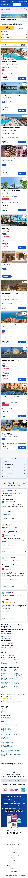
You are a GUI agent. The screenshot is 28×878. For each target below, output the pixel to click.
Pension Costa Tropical (6, 636)
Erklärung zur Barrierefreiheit (14, 865)
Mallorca (3, 677)
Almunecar (3, 659)
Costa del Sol (4, 669)
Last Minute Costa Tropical (7, 717)
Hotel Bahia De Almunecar (8, 127)
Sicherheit (14, 868)
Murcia (15, 669)
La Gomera (16, 687)
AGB (14, 860)
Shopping (3, 712)
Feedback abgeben (14, 780)
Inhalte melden (14, 841)
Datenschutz (14, 852)
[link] (23, 4)
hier (21, 24)
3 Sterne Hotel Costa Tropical (7, 643)
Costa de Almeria (18, 674)
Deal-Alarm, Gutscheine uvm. (14, 844)
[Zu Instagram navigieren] (11, 833)
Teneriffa (3, 675)
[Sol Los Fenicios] (14, 220)
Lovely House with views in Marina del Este (10, 751)
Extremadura (17, 679)
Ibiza (15, 681)
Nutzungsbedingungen (14, 849)
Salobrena (3, 661)
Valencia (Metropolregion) (7, 678)
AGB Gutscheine (14, 863)
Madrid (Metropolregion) (6, 682)
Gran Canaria (4, 686)
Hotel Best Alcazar (5, 745)
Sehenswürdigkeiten (5, 708)
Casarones (3, 665)
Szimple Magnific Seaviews (7, 753)
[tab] (7, 28)
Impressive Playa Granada (8, 95)
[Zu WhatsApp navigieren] (20, 833)
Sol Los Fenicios (5, 228)
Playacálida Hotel (6, 325)
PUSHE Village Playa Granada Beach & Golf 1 (11, 750)
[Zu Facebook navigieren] (8, 833)
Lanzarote (3, 688)
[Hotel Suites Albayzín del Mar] (14, 183)
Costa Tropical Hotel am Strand (8, 653)
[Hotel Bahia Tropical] (14, 54)
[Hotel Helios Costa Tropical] (14, 352)
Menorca (16, 678)
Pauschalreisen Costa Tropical (7, 718)
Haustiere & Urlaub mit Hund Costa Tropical (9, 649)
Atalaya (3, 757)
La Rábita (16, 662)
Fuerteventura (17, 671)
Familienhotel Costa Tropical (7, 647)
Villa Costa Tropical (5, 638)
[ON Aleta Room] (14, 151)
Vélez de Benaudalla (18, 661)
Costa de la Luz (4, 679)
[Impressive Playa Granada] (14, 88)
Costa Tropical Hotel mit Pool (7, 655)
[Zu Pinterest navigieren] (17, 833)
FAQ (14, 839)
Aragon (15, 670)
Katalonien (3, 673)
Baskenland (16, 677)
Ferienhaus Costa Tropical (7, 633)
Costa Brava (4, 681)
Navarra (16, 684)
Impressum (14, 871)
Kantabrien (16, 673)
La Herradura (4, 663)
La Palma (16, 682)
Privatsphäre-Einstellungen (14, 855)
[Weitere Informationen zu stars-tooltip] (16, 61)
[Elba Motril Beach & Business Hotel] (14, 285)
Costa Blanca (4, 670)
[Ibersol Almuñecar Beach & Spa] (14, 389)
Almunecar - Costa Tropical (7, 766)
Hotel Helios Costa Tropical (8, 360)
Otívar (15, 663)
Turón (15, 665)
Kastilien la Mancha (18, 675)
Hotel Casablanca (5, 738)
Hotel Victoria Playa (5, 732)
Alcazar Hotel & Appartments (7, 742)
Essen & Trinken (4, 710)
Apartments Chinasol (6, 737)
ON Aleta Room (5, 159)
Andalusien (3, 671)
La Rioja (16, 686)
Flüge (2, 721)
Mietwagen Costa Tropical (7, 720)
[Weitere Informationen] (7, 77)
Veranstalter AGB (14, 847)
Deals (3, 1)
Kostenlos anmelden (21, 8)
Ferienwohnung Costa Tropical (8, 634)
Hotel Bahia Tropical (6, 61)
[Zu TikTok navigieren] (14, 833)
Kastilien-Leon (4, 684)
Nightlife (3, 711)
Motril (2, 662)
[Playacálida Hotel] (14, 317)
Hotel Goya (4, 264)
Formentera (16, 688)
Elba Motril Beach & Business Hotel (10, 293)
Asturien (3, 687)
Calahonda (16, 659)
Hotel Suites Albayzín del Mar (9, 190)
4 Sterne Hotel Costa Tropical (7, 641)
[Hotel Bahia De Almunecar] (14, 120)
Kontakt (20, 1)
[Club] (8, 9)
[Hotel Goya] (14, 257)
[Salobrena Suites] (14, 425)
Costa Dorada (4, 683)
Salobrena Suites (6, 433)
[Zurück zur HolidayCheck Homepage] (5, 4)
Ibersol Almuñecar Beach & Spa (9, 396)
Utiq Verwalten (14, 857)
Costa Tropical (17, 683)
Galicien (3, 674)
